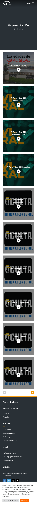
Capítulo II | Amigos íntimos (18, 235)
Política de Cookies (9, 453)
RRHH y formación (9, 433)
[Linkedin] (4, 481)
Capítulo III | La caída (18, 269)
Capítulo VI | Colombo (18, 371)
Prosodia (6, 417)
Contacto (6, 413)
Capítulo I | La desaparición (18, 201)
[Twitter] (9, 481)
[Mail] (17, 481)
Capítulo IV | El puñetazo (18, 303)
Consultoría (7, 430)
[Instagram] (13, 481)
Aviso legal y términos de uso (12, 457)
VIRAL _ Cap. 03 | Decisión (18, 167)
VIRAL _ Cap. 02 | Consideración (18, 133)
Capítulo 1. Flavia (18, 65)
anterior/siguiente (32, 392)
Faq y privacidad (8, 460)
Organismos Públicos (10, 440)
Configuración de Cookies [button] (11, 500)
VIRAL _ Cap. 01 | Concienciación (18, 99)
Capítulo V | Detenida (18, 337)
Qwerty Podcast (7, 2)
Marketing (6, 437)
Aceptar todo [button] (24, 500)
